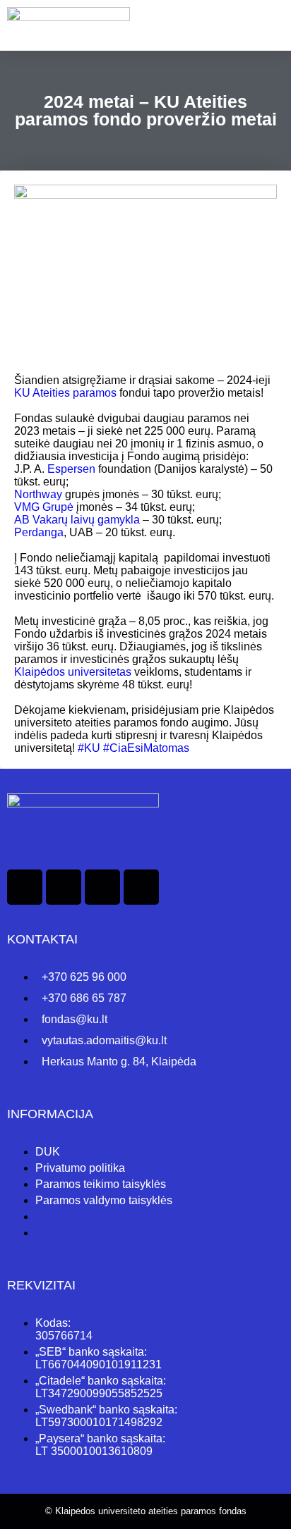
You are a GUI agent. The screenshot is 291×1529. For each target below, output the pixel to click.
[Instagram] (102, 887)
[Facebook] (24, 887)
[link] (65, 393)
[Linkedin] (63, 887)
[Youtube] (141, 887)
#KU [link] (89, 748)
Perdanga (39, 532)
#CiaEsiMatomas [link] (146, 748)
